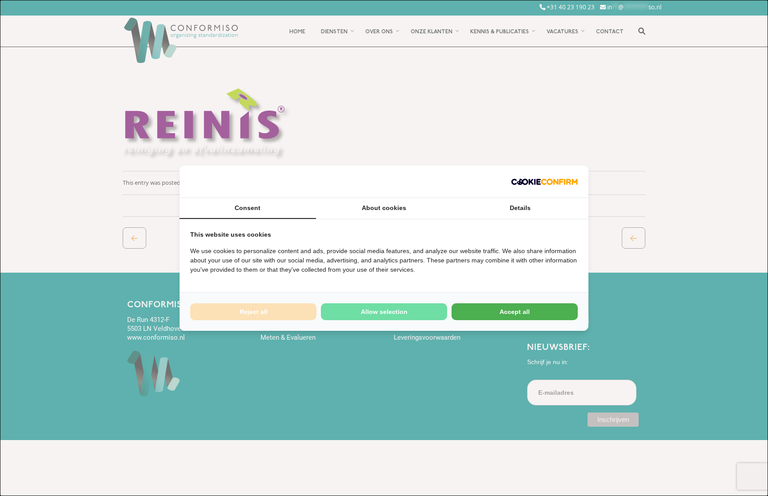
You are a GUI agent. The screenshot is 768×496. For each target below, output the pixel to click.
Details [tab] (520, 207)
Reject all (254, 311)
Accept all (515, 311)
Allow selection (384, 311)
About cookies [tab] (384, 207)
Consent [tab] (247, 207)
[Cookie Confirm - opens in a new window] (544, 181)
